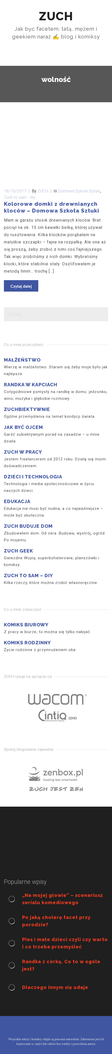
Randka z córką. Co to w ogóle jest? (61, 965)
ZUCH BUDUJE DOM (28, 526)
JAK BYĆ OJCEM (23, 427)
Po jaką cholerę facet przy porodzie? (56, 921)
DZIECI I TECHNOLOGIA (33, 476)
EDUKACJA (17, 501)
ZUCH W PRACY (23, 452)
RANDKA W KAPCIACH (30, 384)
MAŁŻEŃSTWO (22, 360)
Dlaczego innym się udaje (55, 987)
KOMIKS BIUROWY (26, 624)
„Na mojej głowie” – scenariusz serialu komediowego (62, 898)
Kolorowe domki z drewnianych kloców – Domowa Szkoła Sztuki (51, 207)
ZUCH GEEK (18, 551)
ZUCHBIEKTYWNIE (27, 409)
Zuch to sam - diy (19, 197)
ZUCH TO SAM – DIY (28, 575)
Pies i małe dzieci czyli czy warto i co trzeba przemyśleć (65, 943)
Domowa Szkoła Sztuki (79, 191)
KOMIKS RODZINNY (27, 642)
